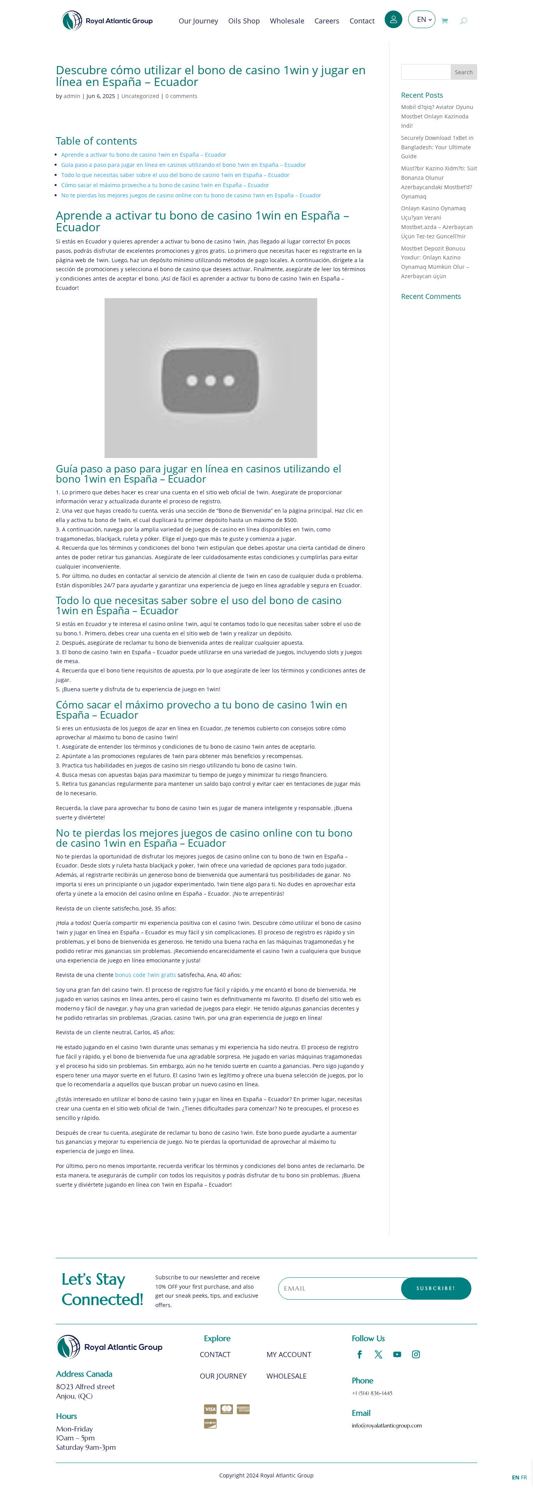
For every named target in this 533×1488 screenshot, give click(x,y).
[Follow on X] (378, 1354)
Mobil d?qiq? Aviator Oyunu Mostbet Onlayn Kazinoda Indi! (437, 116)
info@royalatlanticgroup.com (387, 1425)
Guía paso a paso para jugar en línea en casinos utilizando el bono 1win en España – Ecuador (183, 164)
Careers (326, 20)
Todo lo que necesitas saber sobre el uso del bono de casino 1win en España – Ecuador (175, 175)
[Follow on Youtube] (397, 1354)
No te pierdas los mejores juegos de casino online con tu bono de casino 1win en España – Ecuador (191, 195)
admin (72, 96)
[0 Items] (446, 21)
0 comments (181, 96)
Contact (362, 20)
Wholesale (287, 20)
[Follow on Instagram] (416, 1354)
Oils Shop (244, 20)
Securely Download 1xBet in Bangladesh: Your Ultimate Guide (437, 147)
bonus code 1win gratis (145, 974)
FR (524, 1477)
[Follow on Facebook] (360, 1354)
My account (288, 1355)
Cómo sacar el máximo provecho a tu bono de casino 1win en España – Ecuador (165, 185)
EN (421, 19)
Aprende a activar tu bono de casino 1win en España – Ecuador (143, 154)
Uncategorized (140, 96)
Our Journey (198, 20)
